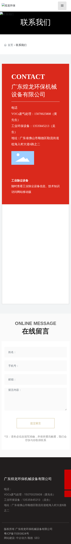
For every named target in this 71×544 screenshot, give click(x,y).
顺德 (30, 537)
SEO (37, 537)
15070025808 (42, 113)
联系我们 (35, 22)
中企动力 (21, 537)
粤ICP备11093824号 (16, 533)
